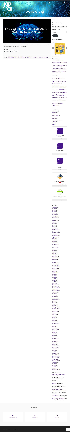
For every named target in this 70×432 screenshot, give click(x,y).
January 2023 (54, 256)
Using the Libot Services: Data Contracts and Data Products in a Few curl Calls (59, 62)
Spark (60, 100)
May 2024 (54, 241)
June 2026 (54, 210)
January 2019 (54, 286)
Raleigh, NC (65, 97)
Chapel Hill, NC (59, 83)
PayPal (62, 97)
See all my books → (55, 56)
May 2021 (54, 271)
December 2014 (55, 327)
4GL (52, 78)
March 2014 (54, 336)
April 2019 (54, 281)
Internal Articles (55, 115)
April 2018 (54, 295)
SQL (43, 57)
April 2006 (54, 366)
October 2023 (55, 247)
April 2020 (54, 278)
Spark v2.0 (54, 101)
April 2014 (54, 335)
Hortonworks (60, 92)
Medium (54, 97)
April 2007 (54, 351)
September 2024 (55, 235)
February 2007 (55, 353)
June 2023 (54, 250)
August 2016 (54, 314)
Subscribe (55, 35)
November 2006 (55, 357)
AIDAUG (9, 57)
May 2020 (54, 277)
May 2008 (54, 342)
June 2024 (54, 240)
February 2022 (55, 262)
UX (59, 103)
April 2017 (54, 304)
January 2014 (54, 339)
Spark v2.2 (58, 102)
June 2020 (54, 275)
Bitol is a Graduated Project (57, 66)
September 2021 (55, 269)
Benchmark (58, 81)
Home (40, 2)
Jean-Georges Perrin (19, 56)
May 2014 (54, 333)
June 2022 (54, 260)
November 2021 (55, 266)
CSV (60, 86)
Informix (58, 95)
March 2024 (54, 242)
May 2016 (54, 319)
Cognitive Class (23, 57)
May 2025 (54, 226)
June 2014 (54, 332)
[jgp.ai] (8, 10)
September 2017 (55, 299)
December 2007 (55, 345)
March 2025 (54, 228)
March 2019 (54, 283)
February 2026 (55, 216)
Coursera (28, 57)
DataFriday (62, 87)
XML (62, 103)
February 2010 (55, 341)
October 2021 (55, 268)
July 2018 (54, 293)
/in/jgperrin (35, 417)
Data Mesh (62, 89)
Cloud (19, 57)
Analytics (12, 57)
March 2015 (54, 326)
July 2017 (54, 301)
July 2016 (54, 316)
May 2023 (54, 251)
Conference (56, 86)
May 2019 (54, 280)
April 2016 (54, 320)
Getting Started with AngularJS (58, 398)
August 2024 (54, 237)
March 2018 (54, 296)
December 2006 (55, 356)
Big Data (16, 57)
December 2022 (55, 257)
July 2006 (54, 363)
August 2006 (54, 362)
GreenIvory (56, 92)
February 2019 (55, 284)
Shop (61, 2)
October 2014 (55, 329)
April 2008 (54, 344)
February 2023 (55, 254)
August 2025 (54, 222)
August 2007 (54, 348)
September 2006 (55, 360)
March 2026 (54, 214)
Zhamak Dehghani (62, 105)
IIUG (53, 95)
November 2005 (55, 369)
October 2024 (55, 234)
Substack (55, 103)
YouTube (55, 106)
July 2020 (54, 274)
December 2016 (55, 308)
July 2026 (54, 208)
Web (61, 103)
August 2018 (54, 292)
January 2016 (54, 324)
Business (54, 112)
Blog (45, 2)
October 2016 (55, 311)
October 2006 (55, 359)
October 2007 (55, 347)
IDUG (66, 92)
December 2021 (55, 265)
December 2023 (55, 245)
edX (38, 57)
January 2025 (54, 231)
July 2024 (54, 238)
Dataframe (58, 87)
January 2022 (54, 263)
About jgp (66, 2)
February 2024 (55, 244)
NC (60, 97)
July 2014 (54, 330)
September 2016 (55, 313)
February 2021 (55, 272)
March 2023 (54, 253)
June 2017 (54, 302)
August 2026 (54, 207)
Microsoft (58, 97)
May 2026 (54, 211)
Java (62, 95)
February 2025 (55, 229)
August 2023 (54, 248)
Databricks (64, 86)
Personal (54, 118)
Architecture (54, 111)
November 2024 (55, 232)
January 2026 (54, 217)
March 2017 (54, 305)
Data (29, 56)
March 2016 (54, 321)
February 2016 (55, 323)
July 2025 (54, 223)
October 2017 (55, 298)
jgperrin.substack (13, 417)
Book (56, 83)
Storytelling (46, 57)
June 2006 (54, 365)
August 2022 (54, 259)
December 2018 (55, 287)
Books (49, 2)
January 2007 (54, 354)
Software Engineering (56, 120)
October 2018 (55, 289)
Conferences (55, 2)
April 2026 (54, 213)
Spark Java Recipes (55, 395)
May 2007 (54, 350)
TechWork (54, 121)
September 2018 (55, 290)
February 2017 (55, 307)
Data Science (34, 57)
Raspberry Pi (55, 100)
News (31, 56)
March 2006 (54, 368)
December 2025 (55, 219)
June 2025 (54, 225)
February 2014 (55, 338)
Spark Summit (64, 100)
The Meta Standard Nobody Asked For (59, 65)
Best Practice (62, 81)
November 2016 (55, 310)
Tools (58, 103)
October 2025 (55, 220)
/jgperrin (57, 417)
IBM (63, 92)
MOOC (40, 57)
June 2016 (54, 317)
